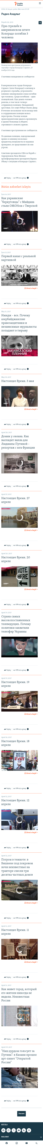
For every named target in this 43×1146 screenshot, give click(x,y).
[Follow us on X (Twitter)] (14, 1130)
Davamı (21, 1114)
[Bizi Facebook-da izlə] (6, 1143)
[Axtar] (36, 1143)
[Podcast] (29, 1130)
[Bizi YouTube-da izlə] (26, 1143)
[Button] (7, 178)
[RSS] (24, 1130)
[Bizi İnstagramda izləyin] (16, 1143)
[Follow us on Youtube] (19, 1130)
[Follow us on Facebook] (3, 1130)
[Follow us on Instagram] (8, 1130)
